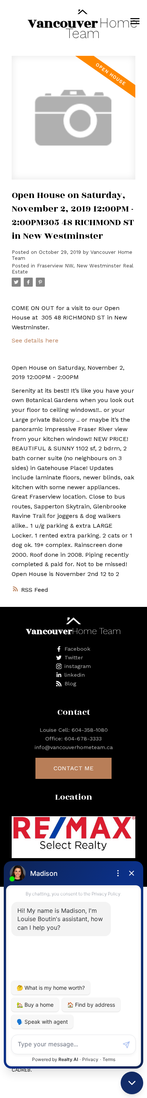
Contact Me (73, 768)
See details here (35, 340)
